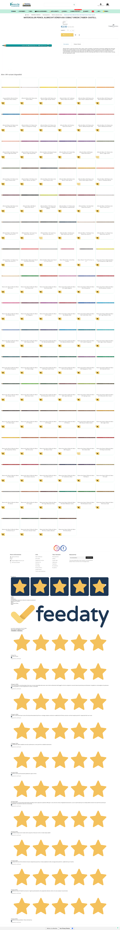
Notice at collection (52, 928)
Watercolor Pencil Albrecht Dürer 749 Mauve (86, 476)
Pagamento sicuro (40, 560)
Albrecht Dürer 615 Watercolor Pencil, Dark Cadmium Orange (48, 126)
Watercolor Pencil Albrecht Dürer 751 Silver (10, 503)
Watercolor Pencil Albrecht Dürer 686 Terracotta (29, 449)
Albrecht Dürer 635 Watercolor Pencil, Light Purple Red (29, 153)
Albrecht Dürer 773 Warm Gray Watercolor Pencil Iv (10, 260)
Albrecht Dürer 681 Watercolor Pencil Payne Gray (48, 179)
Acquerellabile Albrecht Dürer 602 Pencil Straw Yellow (10, 99)
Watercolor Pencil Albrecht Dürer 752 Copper (29, 503)
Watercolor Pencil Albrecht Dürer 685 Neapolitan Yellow (10, 449)
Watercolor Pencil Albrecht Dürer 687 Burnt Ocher (48, 449)
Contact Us (38, 562)
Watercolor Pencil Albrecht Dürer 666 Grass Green (29, 395)
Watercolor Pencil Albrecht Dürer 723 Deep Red (10, 476)
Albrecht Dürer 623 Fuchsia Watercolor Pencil (67, 126)
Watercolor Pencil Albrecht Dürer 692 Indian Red (86, 449)
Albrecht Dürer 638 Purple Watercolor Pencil (86, 153)
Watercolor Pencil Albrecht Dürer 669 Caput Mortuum (67, 395)
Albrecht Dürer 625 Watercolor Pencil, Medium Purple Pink (86, 126)
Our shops (38, 565)
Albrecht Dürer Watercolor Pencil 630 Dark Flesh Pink (29, 260)
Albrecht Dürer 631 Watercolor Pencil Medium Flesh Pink (105, 126)
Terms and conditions (40, 571)
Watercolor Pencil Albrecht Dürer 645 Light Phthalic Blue (104, 314)
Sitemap (37, 564)
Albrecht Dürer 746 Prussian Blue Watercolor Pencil (67, 233)
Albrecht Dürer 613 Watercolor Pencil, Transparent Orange (29, 126)
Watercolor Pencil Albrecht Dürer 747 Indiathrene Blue (67, 476)
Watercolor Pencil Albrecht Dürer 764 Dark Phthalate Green (67, 503)
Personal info (55, 556)
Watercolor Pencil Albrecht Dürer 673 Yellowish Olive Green (104, 395)
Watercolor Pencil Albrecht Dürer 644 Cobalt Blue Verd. (86, 314)
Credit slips (55, 560)
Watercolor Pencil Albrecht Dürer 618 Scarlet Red (48, 287)
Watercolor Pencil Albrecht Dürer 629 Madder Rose (10, 314)
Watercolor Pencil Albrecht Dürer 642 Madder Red (67, 314)
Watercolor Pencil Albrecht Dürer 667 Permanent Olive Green (48, 395)
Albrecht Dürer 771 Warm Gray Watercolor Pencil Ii (105, 233)
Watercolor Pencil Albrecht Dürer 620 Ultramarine (86, 287)
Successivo (20, 630)
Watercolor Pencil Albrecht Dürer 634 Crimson (48, 314)
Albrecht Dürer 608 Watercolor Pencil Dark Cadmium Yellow (86, 99)
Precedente (13, 630)
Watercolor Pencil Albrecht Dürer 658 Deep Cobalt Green (48, 368)
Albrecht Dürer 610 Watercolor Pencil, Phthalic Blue (10, 126)
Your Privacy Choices (65, 928)
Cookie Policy (39, 569)
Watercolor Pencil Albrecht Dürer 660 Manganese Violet (86, 368)
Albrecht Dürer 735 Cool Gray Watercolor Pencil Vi (48, 233)
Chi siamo (38, 558)
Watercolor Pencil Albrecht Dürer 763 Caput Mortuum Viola (48, 503)
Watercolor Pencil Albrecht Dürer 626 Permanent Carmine (104, 287)
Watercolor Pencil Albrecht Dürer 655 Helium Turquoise (10, 368)
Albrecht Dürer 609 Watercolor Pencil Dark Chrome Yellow (105, 99)
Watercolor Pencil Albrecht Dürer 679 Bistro (67, 422)
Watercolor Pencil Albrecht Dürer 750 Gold (104, 476)
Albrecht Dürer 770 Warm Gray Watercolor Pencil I (86, 233)
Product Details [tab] (77, 44)
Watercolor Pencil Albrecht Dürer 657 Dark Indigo (29, 368)
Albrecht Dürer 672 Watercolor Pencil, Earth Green (10, 179)
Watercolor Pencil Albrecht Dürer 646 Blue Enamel (10, 341)
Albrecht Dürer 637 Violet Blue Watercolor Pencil (67, 153)
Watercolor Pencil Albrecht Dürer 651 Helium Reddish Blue (48, 341)
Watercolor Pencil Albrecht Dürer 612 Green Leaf (29, 287)
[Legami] (92, 11)
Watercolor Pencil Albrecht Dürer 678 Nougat (48, 422)
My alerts (54, 567)
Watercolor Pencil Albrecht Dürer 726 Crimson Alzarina (29, 476)
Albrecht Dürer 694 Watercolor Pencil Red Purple (10, 206)
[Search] (74, 4)
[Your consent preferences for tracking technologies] (118, 928)
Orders (53, 558)
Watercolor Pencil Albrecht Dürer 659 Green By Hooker (67, 368)
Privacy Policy (39, 567)
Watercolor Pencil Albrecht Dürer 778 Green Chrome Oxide (29, 530)
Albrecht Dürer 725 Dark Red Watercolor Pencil (86, 206)
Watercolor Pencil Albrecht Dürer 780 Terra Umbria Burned (48, 530)
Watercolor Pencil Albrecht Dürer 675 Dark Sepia (10, 422)
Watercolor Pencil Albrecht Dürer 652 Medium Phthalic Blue (67, 341)
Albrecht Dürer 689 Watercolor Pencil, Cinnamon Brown (105, 179)
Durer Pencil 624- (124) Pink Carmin (67, 260)
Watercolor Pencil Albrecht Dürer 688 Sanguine (67, 449)
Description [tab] (66, 44)
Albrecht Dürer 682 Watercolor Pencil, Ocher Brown (67, 179)
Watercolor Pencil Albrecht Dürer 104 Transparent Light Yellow (104, 260)
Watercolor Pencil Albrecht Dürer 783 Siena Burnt (67, 530)
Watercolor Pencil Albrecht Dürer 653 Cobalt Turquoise (86, 341)
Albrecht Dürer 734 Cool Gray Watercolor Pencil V (29, 233)
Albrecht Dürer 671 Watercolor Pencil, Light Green (105, 153)
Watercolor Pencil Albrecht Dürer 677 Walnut (29, 422)
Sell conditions (39, 556)
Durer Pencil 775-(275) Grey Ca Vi (86, 260)
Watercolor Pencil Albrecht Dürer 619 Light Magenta (67, 287)
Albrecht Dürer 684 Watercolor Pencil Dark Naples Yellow (86, 179)
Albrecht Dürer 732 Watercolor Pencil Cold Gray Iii (10, 233)
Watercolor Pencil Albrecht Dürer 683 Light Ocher (104, 422)
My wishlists (55, 565)
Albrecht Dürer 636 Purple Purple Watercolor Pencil (48, 153)
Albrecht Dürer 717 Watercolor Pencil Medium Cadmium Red (67, 206)
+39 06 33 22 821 (16, 562)
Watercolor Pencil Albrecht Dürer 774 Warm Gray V (10, 530)
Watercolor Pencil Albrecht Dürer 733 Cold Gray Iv (48, 476)
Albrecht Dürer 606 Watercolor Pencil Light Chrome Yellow (48, 99)
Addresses (54, 562)
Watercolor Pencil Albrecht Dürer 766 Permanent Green (86, 503)
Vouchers (54, 564)
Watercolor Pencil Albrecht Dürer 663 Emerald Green (104, 368)
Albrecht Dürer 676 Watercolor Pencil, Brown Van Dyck (29, 179)
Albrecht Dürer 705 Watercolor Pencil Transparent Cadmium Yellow (48, 207)
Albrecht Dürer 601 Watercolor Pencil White (29, 99)
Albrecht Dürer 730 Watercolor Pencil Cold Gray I (105, 206)
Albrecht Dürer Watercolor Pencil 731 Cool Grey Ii (48, 260)
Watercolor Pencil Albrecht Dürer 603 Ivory (10, 287)
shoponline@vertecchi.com (18, 560)
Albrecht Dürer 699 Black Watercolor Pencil (29, 206)
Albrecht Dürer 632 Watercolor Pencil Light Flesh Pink (10, 153)
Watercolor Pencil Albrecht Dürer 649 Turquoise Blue (29, 341)
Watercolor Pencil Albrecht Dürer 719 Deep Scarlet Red (104, 449)
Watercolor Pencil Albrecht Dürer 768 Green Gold (104, 503)
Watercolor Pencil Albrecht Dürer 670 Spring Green (86, 395)
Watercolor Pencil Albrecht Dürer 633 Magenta (29, 314)
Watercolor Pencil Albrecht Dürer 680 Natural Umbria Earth (86, 422)
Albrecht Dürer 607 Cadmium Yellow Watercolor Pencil (67, 99)
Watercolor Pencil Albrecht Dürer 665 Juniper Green (10, 395)
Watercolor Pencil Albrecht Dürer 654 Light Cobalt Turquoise (104, 341)
